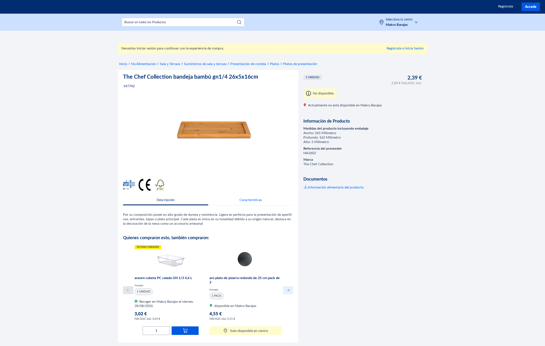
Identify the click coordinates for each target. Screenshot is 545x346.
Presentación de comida (248, 64)
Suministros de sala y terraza (205, 64)
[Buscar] (239, 22)
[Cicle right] (288, 290)
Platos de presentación (300, 64)
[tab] (165, 200)
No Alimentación (143, 64)
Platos (274, 64)
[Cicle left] (128, 290)
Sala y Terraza (170, 64)
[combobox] (183, 22)
